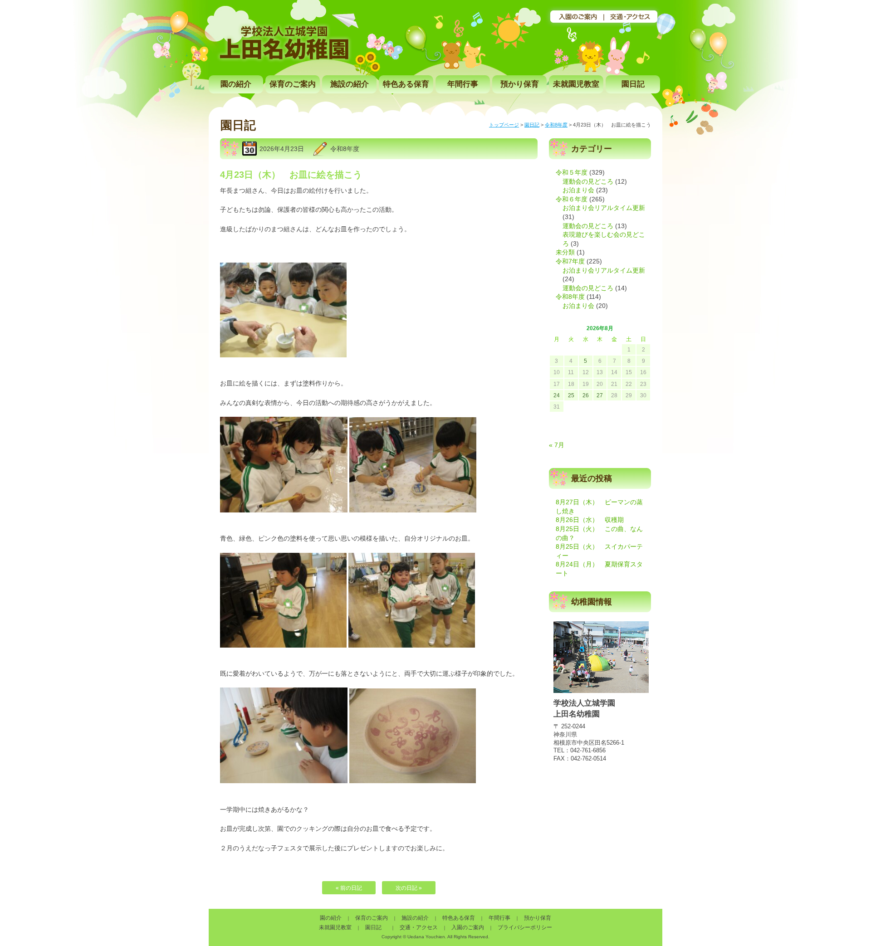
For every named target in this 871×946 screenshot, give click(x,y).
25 (571, 395)
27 (600, 395)
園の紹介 (235, 84)
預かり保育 (519, 84)
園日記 (633, 84)
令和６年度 (571, 199)
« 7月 (556, 445)
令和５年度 (571, 172)
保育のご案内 (292, 84)
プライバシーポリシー (525, 927)
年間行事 (462, 84)
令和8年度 (556, 124)
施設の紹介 (349, 84)
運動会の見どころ (588, 181)
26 (585, 395)
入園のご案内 (467, 927)
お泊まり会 (578, 190)
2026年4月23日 (281, 148)
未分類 (565, 252)
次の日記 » (409, 888)
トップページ (504, 124)
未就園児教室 (576, 84)
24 (556, 395)
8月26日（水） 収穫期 (590, 519)
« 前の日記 (349, 888)
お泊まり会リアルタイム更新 (604, 207)
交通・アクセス (419, 927)
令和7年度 (570, 261)
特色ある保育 (406, 84)
